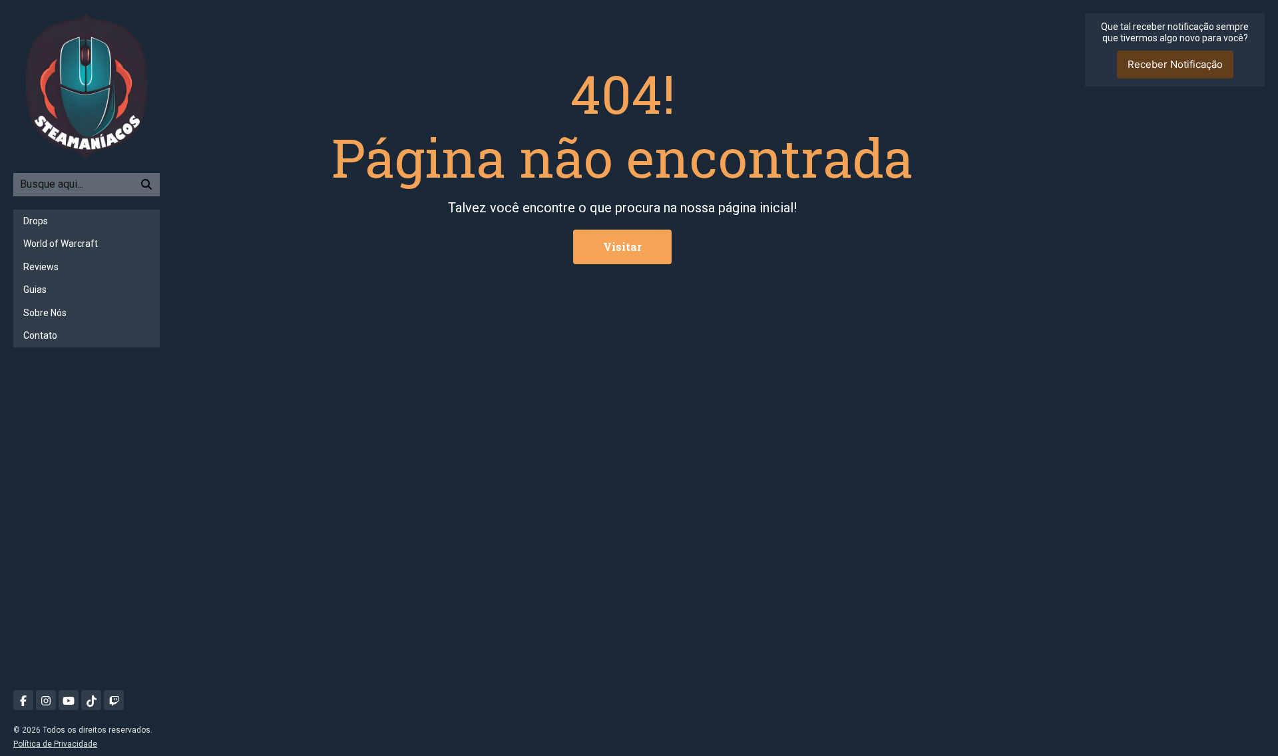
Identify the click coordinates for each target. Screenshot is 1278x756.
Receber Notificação (1175, 64)
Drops (35, 221)
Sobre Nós (45, 312)
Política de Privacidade (55, 744)
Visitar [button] (622, 247)
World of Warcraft (60, 243)
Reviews (41, 267)
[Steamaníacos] (86, 85)
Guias (35, 289)
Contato (40, 335)
